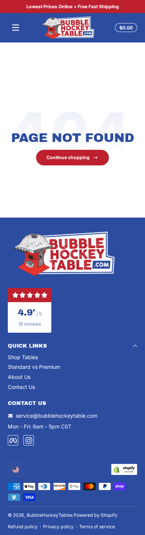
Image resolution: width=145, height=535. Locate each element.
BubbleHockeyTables (49, 515)
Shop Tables (23, 357)
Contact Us (21, 387)
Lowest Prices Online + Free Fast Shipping (72, 6)
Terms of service (97, 526)
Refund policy (23, 526)
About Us (19, 377)
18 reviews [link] (29, 324)
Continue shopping (68, 157)
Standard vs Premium (34, 367)
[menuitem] (72, 357)
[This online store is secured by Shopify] (124, 469)
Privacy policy (58, 526)
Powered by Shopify (95, 515)
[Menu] (15, 27)
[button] (125, 27)
